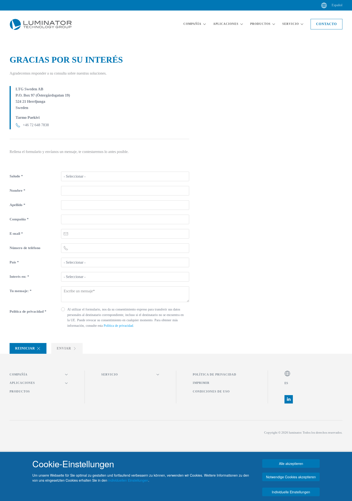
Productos (20, 391)
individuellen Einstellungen (128, 480)
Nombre (17, 190)
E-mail (16, 233)
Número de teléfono (25, 248)
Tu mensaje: (21, 291)
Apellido (17, 205)
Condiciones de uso (211, 391)
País (14, 262)
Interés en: (19, 276)
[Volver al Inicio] (41, 24)
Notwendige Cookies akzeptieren (291, 476)
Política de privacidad (28, 311)
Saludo (16, 176)
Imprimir (201, 383)
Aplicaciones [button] (225, 24)
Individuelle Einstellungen (291, 492)
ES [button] (286, 383)
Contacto (326, 24)
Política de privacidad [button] (118, 325)
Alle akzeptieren (291, 463)
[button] (324, 5)
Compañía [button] (192, 24)
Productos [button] (260, 24)
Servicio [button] (290, 24)
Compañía (19, 219)
